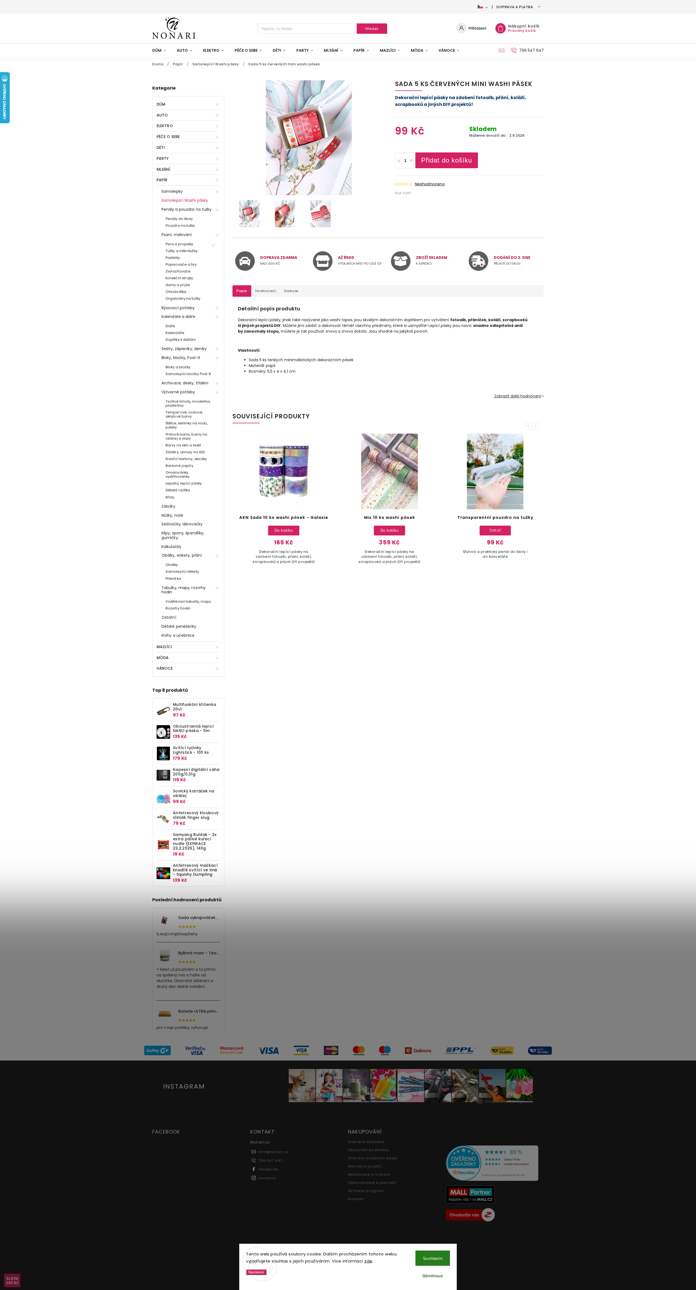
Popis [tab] (242, 291)
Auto (162, 115)
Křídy (170, 497)
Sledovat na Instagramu (509, 1101)
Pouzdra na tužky (180, 225)
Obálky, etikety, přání (181, 555)
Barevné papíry (179, 465)
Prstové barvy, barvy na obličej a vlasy (186, 436)
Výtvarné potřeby (178, 392)
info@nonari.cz (273, 1152)
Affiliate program (366, 1190)
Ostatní (168, 617)
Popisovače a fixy (181, 264)
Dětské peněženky (179, 626)
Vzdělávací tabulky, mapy (188, 601)
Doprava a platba (514, 7)
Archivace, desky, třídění (185, 383)
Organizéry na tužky (183, 298)
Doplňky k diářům (181, 339)
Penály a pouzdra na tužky (186, 209)
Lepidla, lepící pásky (184, 483)
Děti (161, 147)
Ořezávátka (176, 291)
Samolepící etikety (182, 571)
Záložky (168, 506)
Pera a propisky (179, 244)
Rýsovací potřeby (178, 308)
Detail (494, 530)
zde (368, 1261)
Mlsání (163, 169)
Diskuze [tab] (291, 291)
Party (163, 158)
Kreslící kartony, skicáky (186, 458)
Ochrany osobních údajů (372, 1158)
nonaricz (267, 1178)
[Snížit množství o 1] (399, 160)
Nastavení (256, 1272)
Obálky (172, 564)
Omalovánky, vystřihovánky (177, 474)
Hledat (371, 28)
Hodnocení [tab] (265, 291)
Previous (528, 426)
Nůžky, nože (172, 515)
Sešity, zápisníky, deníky (184, 348)
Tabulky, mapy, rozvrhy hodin (183, 590)
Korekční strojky (179, 278)
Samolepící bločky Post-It (188, 374)
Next (536, 426)
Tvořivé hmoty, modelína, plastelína (188, 403)
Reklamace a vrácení (369, 1174)
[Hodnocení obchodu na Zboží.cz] (493, 1215)
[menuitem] (161, 50)
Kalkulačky (171, 546)
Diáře (170, 326)
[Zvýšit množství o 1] (411, 160)
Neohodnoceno (430, 184)
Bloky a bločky (178, 367)
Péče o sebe (168, 136)
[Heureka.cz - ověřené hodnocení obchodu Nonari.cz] (493, 1163)
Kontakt (356, 1199)
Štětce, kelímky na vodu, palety (187, 425)
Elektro (165, 125)
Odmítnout (432, 1275)
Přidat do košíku (446, 160)
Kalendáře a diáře (178, 316)
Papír (162, 180)
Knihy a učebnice (178, 635)
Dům (161, 104)
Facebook (268, 1169)
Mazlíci (164, 646)
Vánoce (165, 668)
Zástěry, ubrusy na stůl (185, 452)
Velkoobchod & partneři (372, 1182)
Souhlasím (433, 1258)
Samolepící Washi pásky (184, 200)
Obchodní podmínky (368, 1150)
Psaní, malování (176, 234)
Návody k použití (365, 1166)
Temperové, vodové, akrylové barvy (184, 414)
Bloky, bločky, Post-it (180, 357)
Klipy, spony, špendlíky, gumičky (182, 535)
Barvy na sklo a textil (183, 445)
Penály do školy (179, 218)
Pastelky (173, 257)
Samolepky (172, 191)
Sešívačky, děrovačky (182, 524)
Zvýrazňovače (178, 271)
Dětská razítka (178, 490)
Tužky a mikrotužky (182, 251)
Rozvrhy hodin (178, 608)
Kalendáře (175, 332)
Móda (163, 657)
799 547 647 (270, 1160)
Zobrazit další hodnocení (517, 396)
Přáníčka (173, 578)
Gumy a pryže (178, 285)
